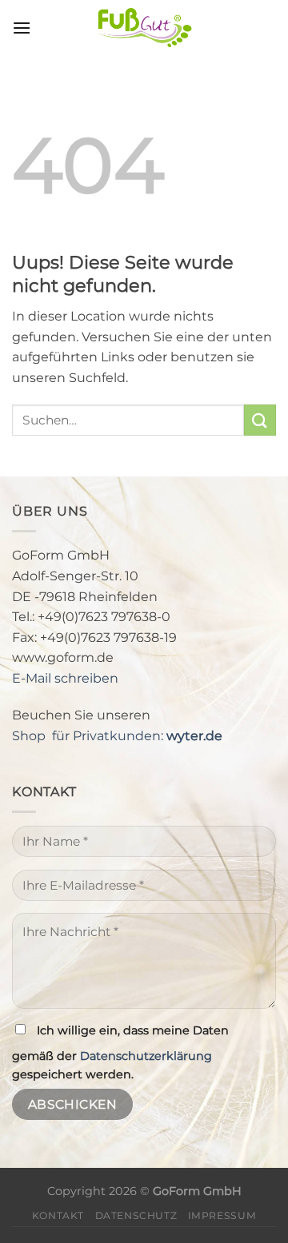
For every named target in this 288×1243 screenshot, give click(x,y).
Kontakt (58, 1215)
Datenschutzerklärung (146, 1056)
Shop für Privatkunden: (117, 735)
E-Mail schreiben (65, 678)
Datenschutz (136, 1215)
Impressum (222, 1215)
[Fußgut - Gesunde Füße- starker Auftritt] (144, 28)
